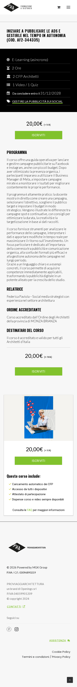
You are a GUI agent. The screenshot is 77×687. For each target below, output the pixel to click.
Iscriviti (38, 135)
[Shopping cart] (57, 7)
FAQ (29, 510)
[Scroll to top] (70, 679)
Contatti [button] (14, 606)
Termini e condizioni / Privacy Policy (46, 657)
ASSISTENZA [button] (57, 640)
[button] (68, 7)
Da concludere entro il (26, 93)
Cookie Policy (61, 652)
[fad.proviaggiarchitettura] (18, 7)
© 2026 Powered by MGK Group (27, 567)
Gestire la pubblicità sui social (37, 101)
